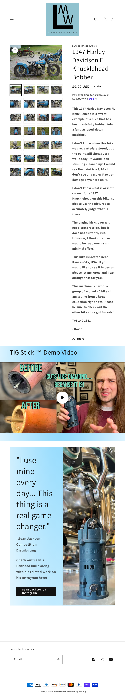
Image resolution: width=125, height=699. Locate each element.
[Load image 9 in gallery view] (15, 118)
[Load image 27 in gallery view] (43, 172)
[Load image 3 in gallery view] (43, 90)
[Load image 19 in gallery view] (43, 145)
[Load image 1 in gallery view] (15, 90)
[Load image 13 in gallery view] (15, 131)
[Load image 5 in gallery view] (15, 104)
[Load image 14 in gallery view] (29, 131)
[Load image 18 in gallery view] (29, 145)
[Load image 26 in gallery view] (29, 172)
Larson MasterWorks (56, 691)
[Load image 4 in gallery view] (56, 90)
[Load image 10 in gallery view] (29, 118)
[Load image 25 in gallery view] (15, 172)
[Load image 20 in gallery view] (56, 145)
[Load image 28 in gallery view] (56, 172)
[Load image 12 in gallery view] (56, 118)
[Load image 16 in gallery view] (56, 131)
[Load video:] (62, 397)
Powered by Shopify (76, 691)
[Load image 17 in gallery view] (15, 145)
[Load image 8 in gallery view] (56, 104)
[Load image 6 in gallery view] (29, 104)
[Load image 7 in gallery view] (43, 104)
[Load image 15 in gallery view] (43, 131)
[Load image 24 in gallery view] (56, 159)
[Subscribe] (58, 659)
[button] (11, 19)
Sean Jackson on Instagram (34, 591)
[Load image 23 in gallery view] (43, 159)
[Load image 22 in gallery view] (29, 159)
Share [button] (80, 338)
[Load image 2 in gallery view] (29, 90)
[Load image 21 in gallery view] (15, 159)
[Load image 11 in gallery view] (43, 118)
